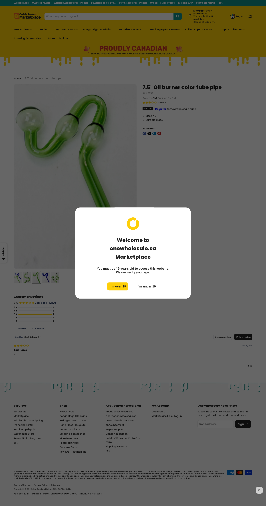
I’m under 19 (146, 286)
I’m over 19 (118, 286)
